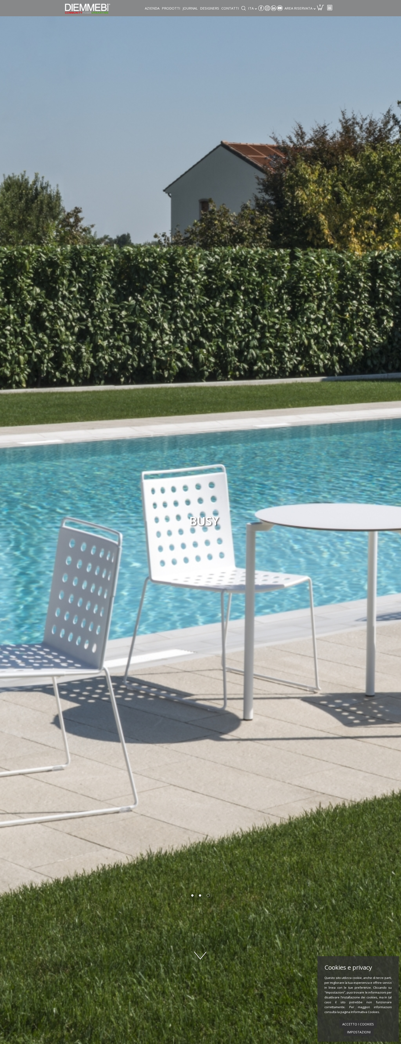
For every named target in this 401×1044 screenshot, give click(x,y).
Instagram (267, 8)
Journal (190, 8)
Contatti (230, 8)
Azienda (152, 8)
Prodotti (171, 8)
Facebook (261, 8)
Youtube (280, 8)
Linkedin (273, 8)
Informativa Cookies (365, 1012)
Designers (209, 8)
